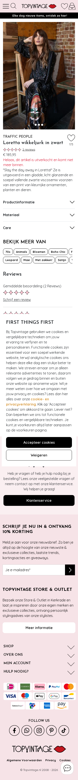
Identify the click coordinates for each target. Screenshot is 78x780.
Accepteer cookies (39, 442)
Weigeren (39, 455)
